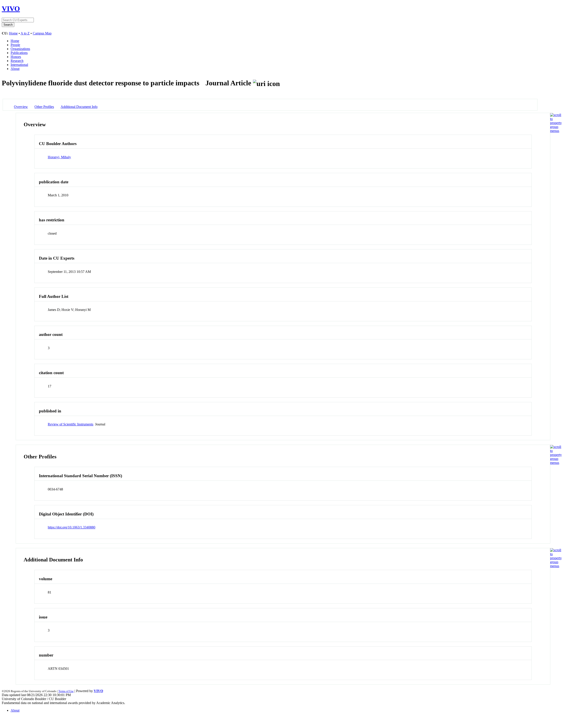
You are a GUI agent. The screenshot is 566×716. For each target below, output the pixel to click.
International (19, 65)
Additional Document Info (79, 107)
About (15, 69)
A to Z (25, 33)
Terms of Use (66, 691)
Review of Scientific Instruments (70, 424)
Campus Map (42, 33)
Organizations (20, 49)
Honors (16, 57)
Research (17, 61)
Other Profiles (44, 107)
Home (13, 33)
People (15, 45)
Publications (19, 53)
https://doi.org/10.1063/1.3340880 (71, 527)
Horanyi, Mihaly (59, 157)
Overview (21, 107)
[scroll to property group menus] (556, 131)
